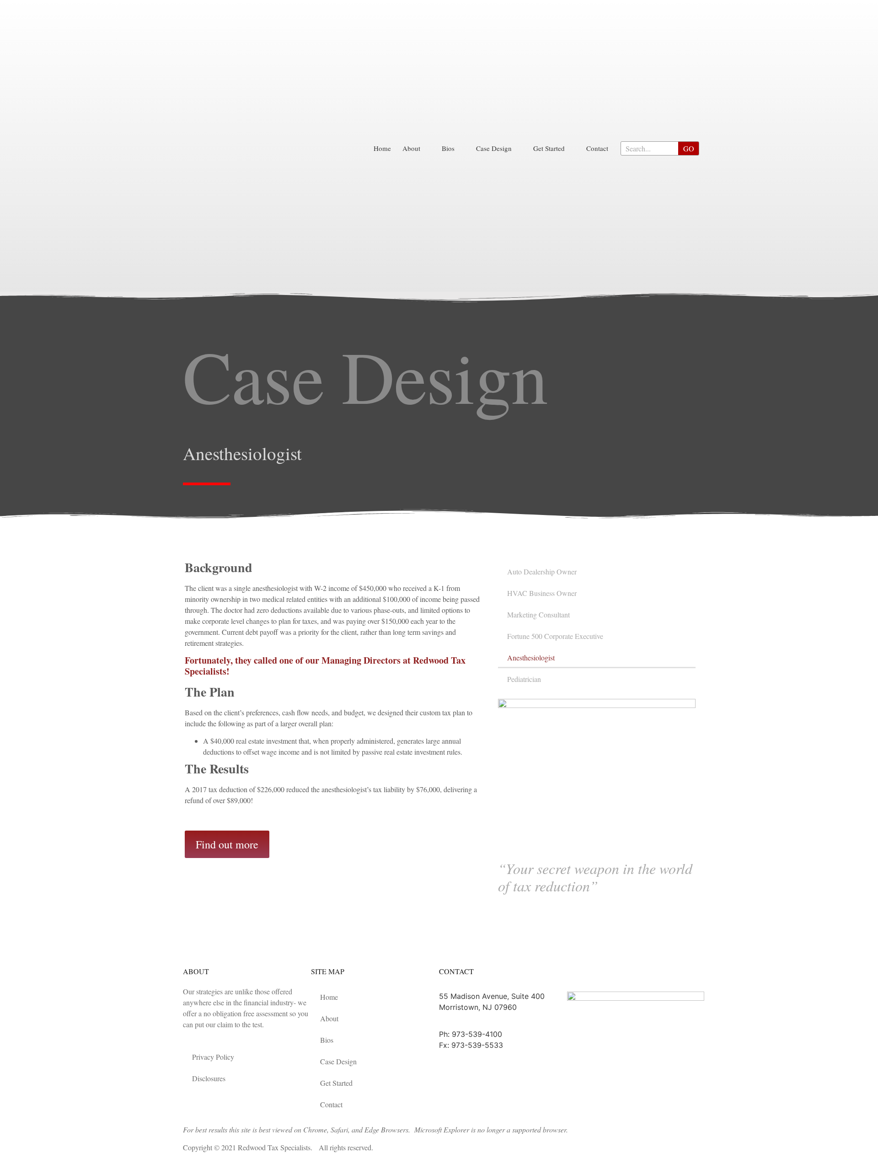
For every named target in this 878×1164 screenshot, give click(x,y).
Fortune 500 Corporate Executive (555, 636)
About (411, 148)
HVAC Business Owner (542, 593)
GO (688, 148)
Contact (597, 148)
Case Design (494, 148)
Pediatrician (524, 679)
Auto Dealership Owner (542, 571)
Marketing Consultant (538, 614)
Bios (448, 148)
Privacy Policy (213, 1057)
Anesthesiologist (531, 657)
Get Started (549, 148)
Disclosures (208, 1078)
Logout (585, 974)
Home (382, 148)
